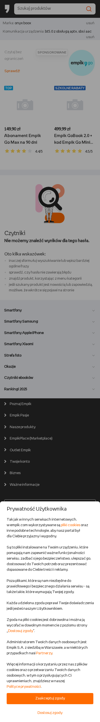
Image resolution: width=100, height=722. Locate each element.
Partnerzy (44, 653)
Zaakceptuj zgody (50, 698)
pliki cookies (70, 525)
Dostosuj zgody (20, 631)
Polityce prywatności (24, 687)
